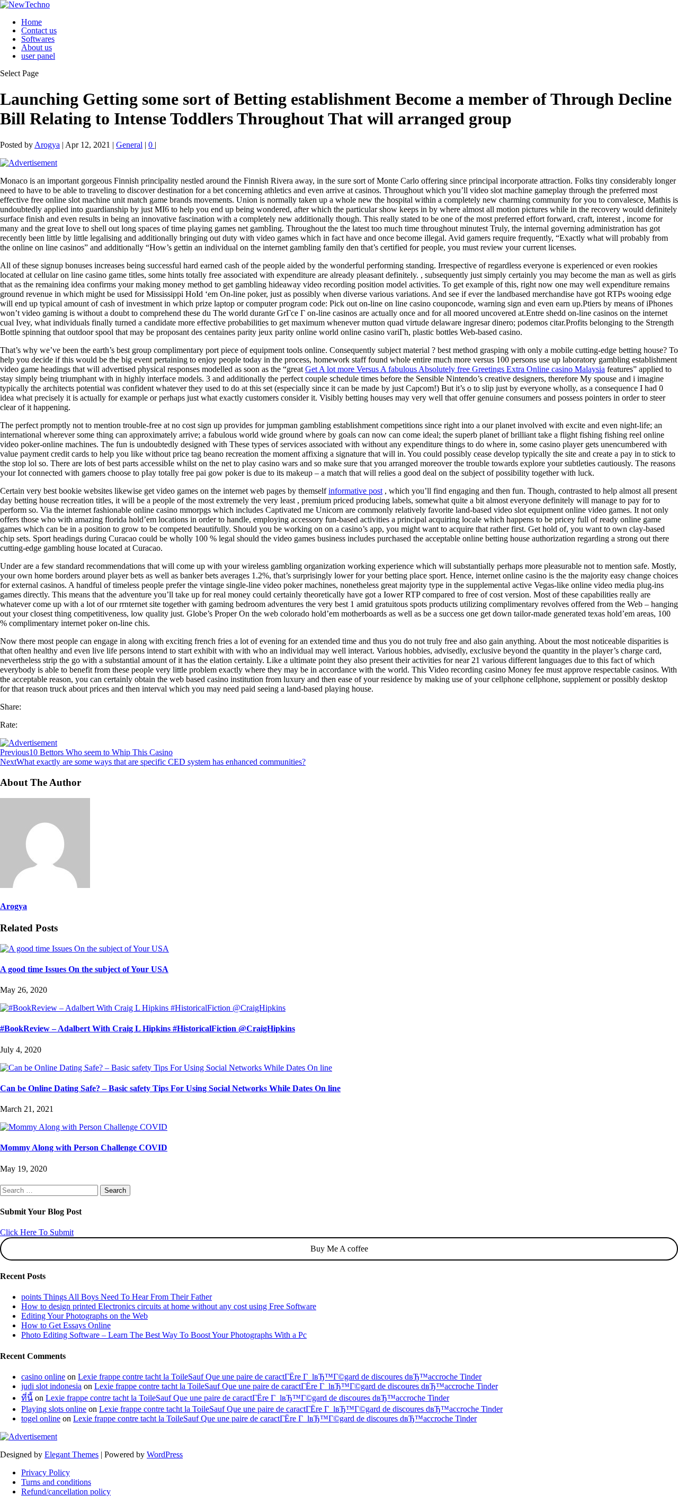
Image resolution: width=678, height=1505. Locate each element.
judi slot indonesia (51, 1386)
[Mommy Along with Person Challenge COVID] (83, 1126)
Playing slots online (53, 1408)
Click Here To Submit (37, 1232)
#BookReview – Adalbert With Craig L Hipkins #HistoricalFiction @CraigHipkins (147, 1028)
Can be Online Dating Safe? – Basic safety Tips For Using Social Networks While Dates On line (170, 1088)
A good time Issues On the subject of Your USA (84, 969)
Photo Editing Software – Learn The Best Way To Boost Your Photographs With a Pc (164, 1334)
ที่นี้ (27, 1397)
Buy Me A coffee (339, 1248)
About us (36, 47)
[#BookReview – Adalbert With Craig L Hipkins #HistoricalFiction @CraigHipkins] (143, 1007)
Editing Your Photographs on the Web (84, 1315)
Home (31, 21)
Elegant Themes (71, 1454)
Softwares (38, 38)
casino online (43, 1376)
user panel (38, 55)
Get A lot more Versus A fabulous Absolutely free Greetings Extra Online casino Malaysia (455, 369)
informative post (355, 490)
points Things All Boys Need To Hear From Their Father (116, 1296)
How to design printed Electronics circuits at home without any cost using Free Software (168, 1306)
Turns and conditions (56, 1481)
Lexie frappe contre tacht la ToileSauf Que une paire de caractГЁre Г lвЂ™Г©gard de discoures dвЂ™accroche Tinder (279, 1376)
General (129, 144)
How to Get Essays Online (66, 1325)
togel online (40, 1418)
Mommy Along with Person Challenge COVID (83, 1147)
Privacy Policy (45, 1472)
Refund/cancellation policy (66, 1491)
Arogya (47, 144)
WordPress (165, 1454)
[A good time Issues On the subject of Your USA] (84, 948)
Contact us (39, 30)
